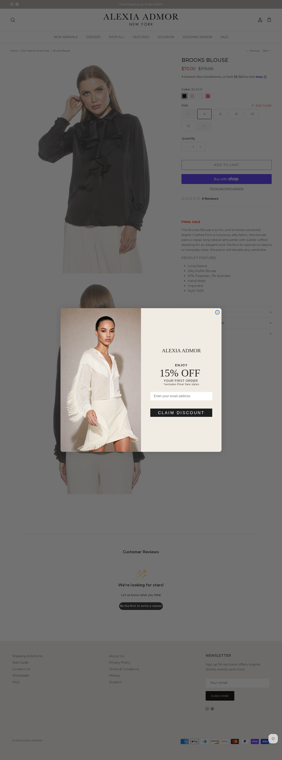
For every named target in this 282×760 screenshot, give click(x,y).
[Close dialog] (217, 312)
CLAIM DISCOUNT (181, 412)
